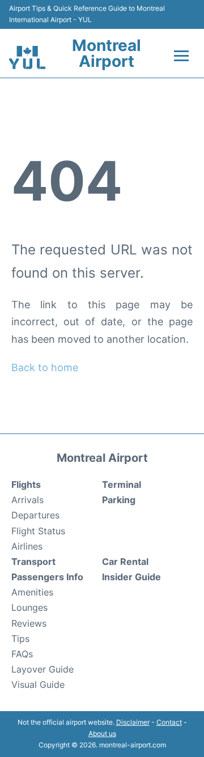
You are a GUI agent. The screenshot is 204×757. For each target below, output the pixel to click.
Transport (33, 561)
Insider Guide (131, 576)
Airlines (26, 546)
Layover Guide (42, 669)
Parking (118, 499)
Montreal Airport (106, 53)
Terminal (121, 484)
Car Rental (125, 561)
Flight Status (38, 531)
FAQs (22, 654)
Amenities (32, 592)
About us (102, 733)
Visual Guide (38, 684)
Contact (169, 722)
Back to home (44, 367)
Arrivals (27, 499)
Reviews (28, 623)
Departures (35, 515)
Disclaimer (133, 722)
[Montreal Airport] (27, 57)
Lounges (29, 607)
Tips (20, 638)
